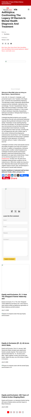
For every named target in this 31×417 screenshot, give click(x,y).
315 (20, 412)
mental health (8, 51)
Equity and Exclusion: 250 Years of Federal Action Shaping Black (15, 396)
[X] (5, 43)
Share (14, 178)
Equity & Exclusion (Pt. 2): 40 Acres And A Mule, (15, 344)
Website (5, 233)
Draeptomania (5, 158)
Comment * (6, 239)
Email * (5, 226)
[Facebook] (3, 43)
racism (13, 51)
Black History (4, 47)
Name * (5, 220)
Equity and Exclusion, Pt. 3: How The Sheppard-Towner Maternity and (14, 297)
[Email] (11, 43)
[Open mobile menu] (28, 9)
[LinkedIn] (8, 43)
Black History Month (12, 47)
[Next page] (23, 412)
